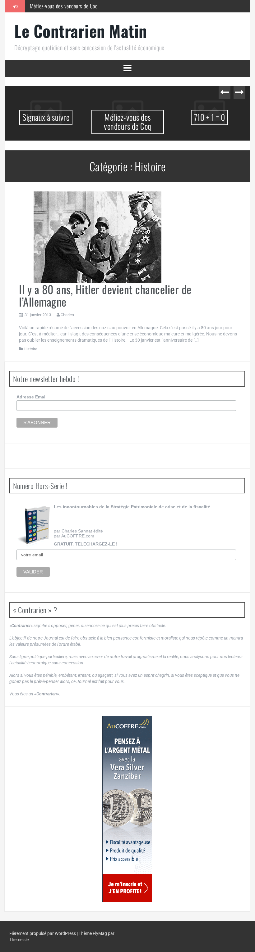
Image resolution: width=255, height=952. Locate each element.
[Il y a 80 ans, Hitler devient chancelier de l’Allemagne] (98, 236)
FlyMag (100, 933)
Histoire (30, 349)
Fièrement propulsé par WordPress (43, 933)
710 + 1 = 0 (209, 117)
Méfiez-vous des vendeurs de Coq (64, 6)
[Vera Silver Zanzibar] (127, 809)
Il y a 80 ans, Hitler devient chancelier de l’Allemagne (105, 295)
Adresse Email (31, 396)
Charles (67, 314)
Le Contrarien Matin (80, 31)
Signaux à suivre (45, 117)
